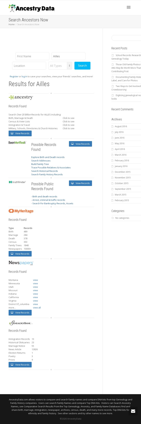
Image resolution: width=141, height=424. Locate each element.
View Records (22, 133)
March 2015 (120, 194)
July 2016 (119, 132)
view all (37, 307)
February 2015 (122, 200)
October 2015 (121, 183)
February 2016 (122, 160)
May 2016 (119, 143)
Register (14, 76)
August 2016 (121, 126)
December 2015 (123, 171)
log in (24, 76)
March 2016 (120, 154)
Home (12, 24)
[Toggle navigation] (128, 7)
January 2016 (121, 166)
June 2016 (119, 137)
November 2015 (123, 177)
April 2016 (120, 149)
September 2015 (123, 189)
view (35, 280)
